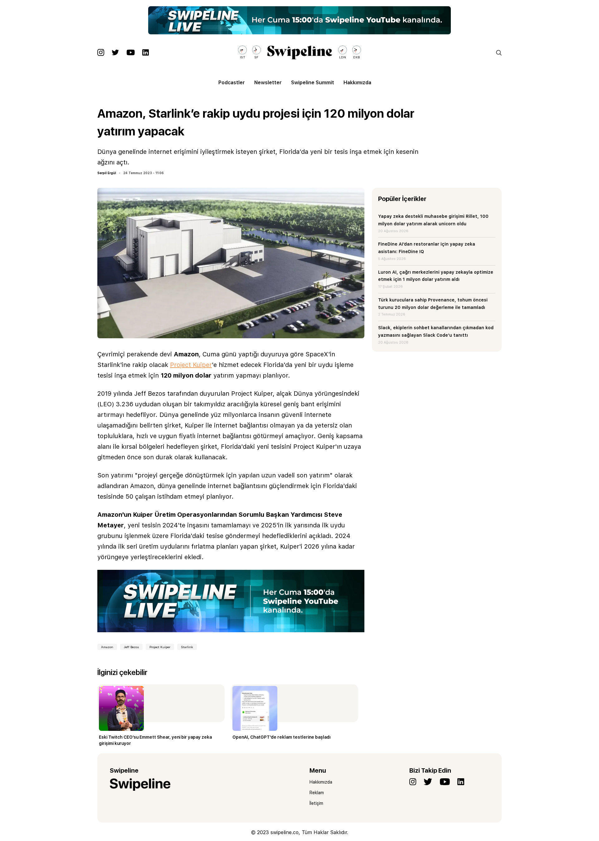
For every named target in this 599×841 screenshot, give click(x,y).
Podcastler (231, 83)
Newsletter (268, 83)
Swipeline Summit (312, 83)
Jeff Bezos (131, 647)
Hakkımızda (357, 83)
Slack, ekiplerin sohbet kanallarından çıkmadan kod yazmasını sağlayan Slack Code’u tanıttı (436, 331)
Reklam (316, 792)
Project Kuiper (191, 365)
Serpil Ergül (106, 173)
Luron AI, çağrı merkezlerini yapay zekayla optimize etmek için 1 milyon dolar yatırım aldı (435, 276)
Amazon (107, 647)
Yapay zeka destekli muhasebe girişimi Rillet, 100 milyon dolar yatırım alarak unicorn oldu (433, 220)
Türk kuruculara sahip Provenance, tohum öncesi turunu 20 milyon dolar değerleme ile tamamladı (433, 303)
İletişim (316, 803)
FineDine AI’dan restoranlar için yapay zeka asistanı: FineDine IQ (426, 248)
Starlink (187, 647)
